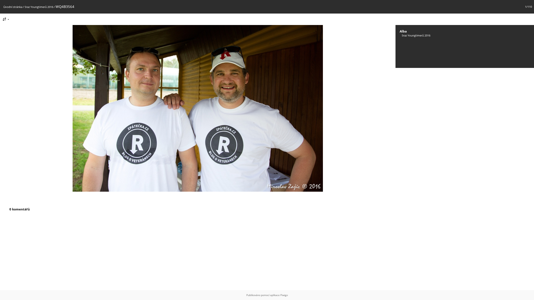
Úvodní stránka (12, 7)
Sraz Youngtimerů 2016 (39, 7)
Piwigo (284, 295)
